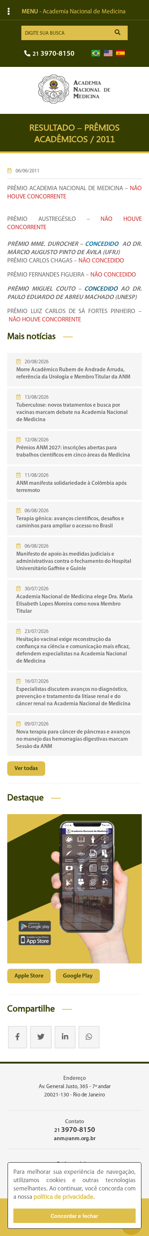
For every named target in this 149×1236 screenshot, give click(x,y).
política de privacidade (63, 1197)
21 (53, 54)
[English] (108, 53)
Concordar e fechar (74, 1215)
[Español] (120, 53)
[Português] (95, 53)
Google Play (78, 976)
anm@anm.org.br (74, 1139)
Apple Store (28, 976)
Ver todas (26, 768)
